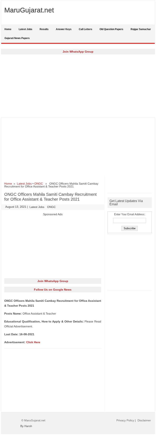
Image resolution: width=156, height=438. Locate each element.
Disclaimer (144, 420)
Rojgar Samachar (141, 29)
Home (7, 29)
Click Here (33, 342)
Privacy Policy (125, 420)
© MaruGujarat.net (33, 420)
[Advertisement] (78, 85)
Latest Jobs (25, 29)
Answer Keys (64, 29)
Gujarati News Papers (17, 38)
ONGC (38, 183)
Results (44, 29)
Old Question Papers (111, 29)
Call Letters (85, 29)
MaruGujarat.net (29, 10)
